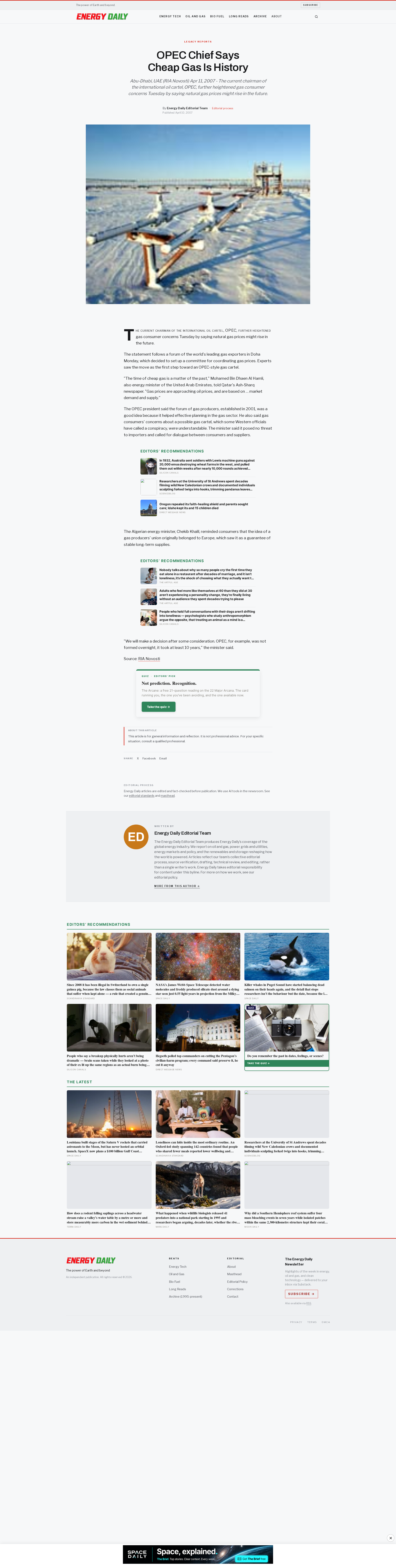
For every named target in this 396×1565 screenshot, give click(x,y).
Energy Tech (170, 16)
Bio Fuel (217, 16)
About (276, 16)
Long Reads (239, 16)
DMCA (326, 1322)
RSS (308, 1303)
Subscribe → (301, 1294)
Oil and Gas (195, 16)
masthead (168, 795)
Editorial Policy (237, 1282)
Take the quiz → (158, 706)
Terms (312, 1322)
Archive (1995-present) (185, 1296)
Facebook (149, 758)
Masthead (234, 1274)
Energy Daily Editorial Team (187, 108)
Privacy (296, 1322)
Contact (232, 1296)
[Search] (316, 16)
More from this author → (177, 886)
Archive (260, 16)
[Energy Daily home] (102, 17)
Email (163, 758)
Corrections (235, 1289)
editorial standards (141, 795)
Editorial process (222, 108)
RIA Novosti (149, 658)
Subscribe (310, 5)
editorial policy (165, 877)
